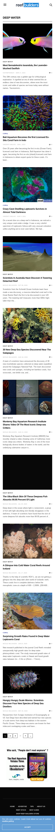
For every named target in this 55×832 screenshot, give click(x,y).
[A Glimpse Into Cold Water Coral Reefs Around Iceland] (27, 541)
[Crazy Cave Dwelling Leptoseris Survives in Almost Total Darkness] (27, 184)
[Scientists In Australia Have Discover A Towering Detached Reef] (27, 253)
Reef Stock (21, 810)
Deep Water (8, 61)
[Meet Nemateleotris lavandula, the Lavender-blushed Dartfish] (27, 41)
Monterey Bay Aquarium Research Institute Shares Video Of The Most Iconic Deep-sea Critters (24, 424)
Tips (32, 806)
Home (12, 806)
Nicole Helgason (10, 285)
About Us (41, 806)
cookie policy (8, 821)
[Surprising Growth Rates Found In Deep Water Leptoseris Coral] (27, 611)
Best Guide (34, 810)
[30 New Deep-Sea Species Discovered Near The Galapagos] (27, 325)
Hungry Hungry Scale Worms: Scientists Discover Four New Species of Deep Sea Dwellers (23, 703)
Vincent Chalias (9, 144)
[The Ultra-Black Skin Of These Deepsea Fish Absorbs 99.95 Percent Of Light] (27, 472)
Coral (5, 133)
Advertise (22, 806)
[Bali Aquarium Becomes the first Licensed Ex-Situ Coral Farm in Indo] (27, 112)
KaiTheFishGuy (8, 73)
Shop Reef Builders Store (27, 814)
